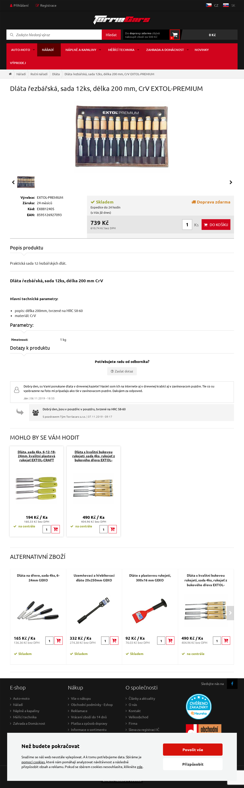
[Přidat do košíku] (55, 529)
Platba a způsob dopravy (89, 723)
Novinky (202, 50)
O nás (133, 704)
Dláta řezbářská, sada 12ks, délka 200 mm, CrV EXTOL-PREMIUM (109, 74)
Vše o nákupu (81, 698)
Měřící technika (121, 50)
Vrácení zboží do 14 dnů (89, 717)
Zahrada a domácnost (165, 50)
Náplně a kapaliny (81, 50)
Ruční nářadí (38, 74)
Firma (133, 723)
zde (139, 766)
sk (233, 5)
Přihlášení (21, 5)
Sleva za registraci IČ (144, 729)
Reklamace (79, 711)
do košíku (219, 224)
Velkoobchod (138, 717)
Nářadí (48, 50)
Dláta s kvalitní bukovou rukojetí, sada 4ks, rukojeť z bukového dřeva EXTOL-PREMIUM (93, 458)
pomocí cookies (33, 762)
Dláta (56, 74)
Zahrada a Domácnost (29, 723)
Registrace (48, 5)
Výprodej (18, 63)
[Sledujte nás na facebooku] (232, 683)
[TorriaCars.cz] (10, 73)
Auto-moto (20, 50)
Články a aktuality (142, 698)
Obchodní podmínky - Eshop (92, 704)
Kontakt (135, 711)
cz (216, 5)
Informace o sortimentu (89, 729)
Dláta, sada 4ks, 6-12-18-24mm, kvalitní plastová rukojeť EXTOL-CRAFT (37, 456)
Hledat (111, 34)
